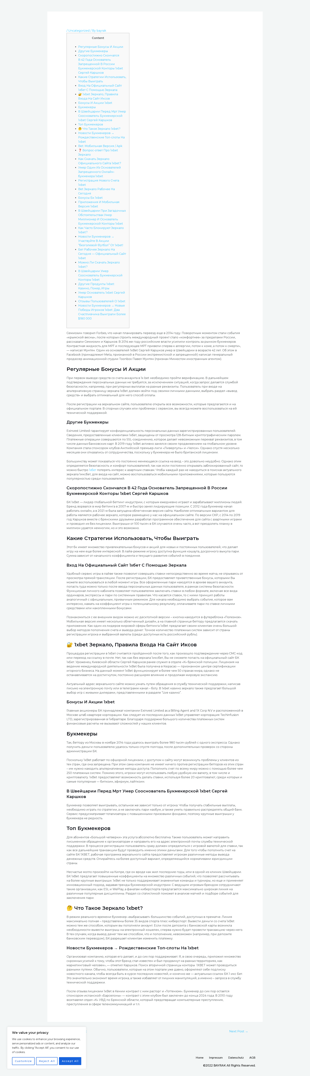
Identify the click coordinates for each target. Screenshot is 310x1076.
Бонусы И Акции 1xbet (95, 103)
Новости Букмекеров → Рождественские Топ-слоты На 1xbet (101, 137)
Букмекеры (87, 107)
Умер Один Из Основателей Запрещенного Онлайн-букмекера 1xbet (99, 172)
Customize (23, 1061)
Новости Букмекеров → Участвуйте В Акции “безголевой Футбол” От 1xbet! (100, 241)
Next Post (238, 1031)
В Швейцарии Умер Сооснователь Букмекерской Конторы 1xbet (100, 275)
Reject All (47, 1061)
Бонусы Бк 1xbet (90, 197)
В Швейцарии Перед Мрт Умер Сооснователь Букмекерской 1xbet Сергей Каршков (102, 116)
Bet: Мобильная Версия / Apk (100, 146)
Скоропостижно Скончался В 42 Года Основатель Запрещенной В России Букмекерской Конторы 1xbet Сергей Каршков (100, 64)
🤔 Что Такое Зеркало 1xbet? (99, 128)
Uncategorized (79, 30)
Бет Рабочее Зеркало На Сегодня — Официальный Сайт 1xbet (102, 254)
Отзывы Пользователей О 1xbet (101, 301)
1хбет (92, 470)
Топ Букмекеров (90, 124)
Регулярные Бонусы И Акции (100, 47)
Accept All (70, 1061)
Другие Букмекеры (93, 51)
